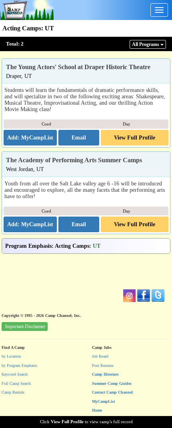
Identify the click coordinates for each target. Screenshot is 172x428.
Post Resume (102, 365)
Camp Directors (105, 374)
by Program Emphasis (19, 365)
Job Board (100, 356)
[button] (78, 138)
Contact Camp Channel (112, 392)
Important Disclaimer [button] (25, 326)
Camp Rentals (13, 392)
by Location (11, 356)
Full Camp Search (16, 383)
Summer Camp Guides (112, 383)
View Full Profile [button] (134, 137)
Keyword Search (15, 374)
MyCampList (103, 401)
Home (97, 410)
